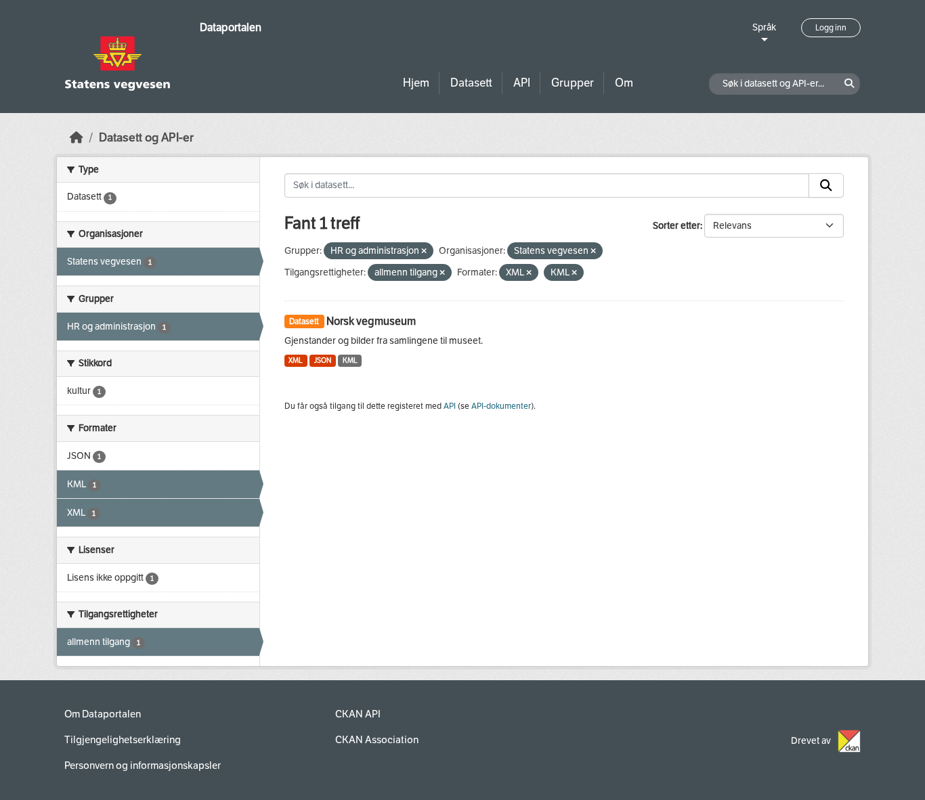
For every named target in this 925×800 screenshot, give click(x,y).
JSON (322, 360)
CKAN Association (376, 740)
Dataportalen (230, 27)
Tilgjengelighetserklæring (122, 740)
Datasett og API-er (146, 138)
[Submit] (826, 185)
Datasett (471, 83)
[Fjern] (424, 251)
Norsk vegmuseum (371, 321)
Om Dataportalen (102, 714)
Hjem (416, 83)
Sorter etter (676, 225)
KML (350, 360)
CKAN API (358, 714)
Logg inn (830, 27)
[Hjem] (76, 138)
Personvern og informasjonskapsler (142, 765)
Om (624, 83)
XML (295, 360)
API (521, 83)
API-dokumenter (501, 406)
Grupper (572, 83)
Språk (764, 27)
